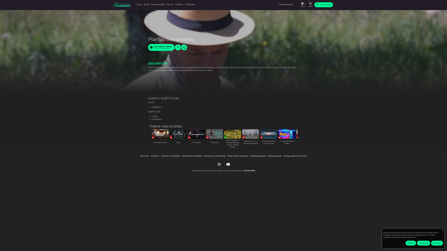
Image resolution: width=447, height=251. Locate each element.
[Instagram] (219, 165)
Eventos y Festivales (170, 156)
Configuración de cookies (295, 156)
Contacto (155, 156)
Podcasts (190, 4)
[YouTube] (228, 165)
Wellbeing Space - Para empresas (265, 156)
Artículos (144, 156)
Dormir (170, 4)
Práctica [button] (179, 4)
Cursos (139, 4)
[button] (303, 5)
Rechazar (437, 243)
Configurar (423, 243)
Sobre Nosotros (286, 4)
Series (146, 4)
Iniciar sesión (325, 5)
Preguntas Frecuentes (237, 156)
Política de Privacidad (192, 156)
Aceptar (411, 243)
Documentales (158, 4)
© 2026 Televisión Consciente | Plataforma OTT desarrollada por (223, 171)
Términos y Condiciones (214, 156)
